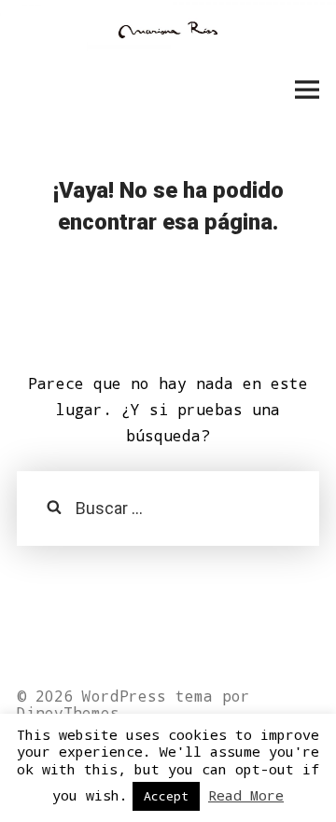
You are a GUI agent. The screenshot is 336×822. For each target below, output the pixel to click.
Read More (246, 795)
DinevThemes (68, 712)
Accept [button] (166, 795)
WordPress (124, 695)
